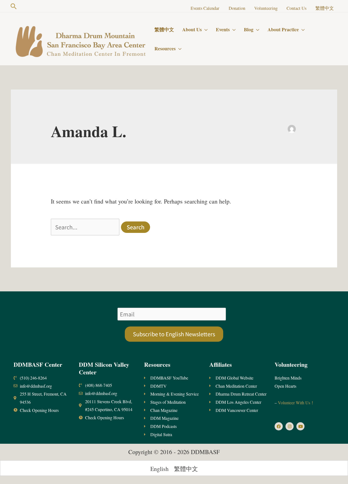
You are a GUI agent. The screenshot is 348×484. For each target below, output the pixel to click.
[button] (14, 6)
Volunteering (291, 364)
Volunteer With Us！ (296, 402)
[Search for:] (86, 227)
